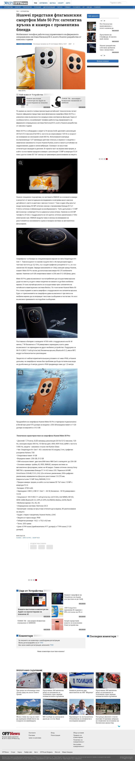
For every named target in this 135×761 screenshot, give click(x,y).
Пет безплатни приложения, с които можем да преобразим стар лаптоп (107, 28)
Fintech (59, 7)
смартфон (36, 538)
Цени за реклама (35, 738)
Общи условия (78, 733)
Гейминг (68, 7)
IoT (84, 7)
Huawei (18, 538)
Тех (35, 3)
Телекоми (37, 7)
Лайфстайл (28, 752)
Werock (57, 752)
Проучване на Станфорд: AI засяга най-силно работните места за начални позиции (108, 39)
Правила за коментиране (78, 736)
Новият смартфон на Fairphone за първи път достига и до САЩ (73, 597)
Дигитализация (49, 7)
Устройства (8, 7)
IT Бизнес (97, 7)
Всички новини (103, 61)
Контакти (32, 733)
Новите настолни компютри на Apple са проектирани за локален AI (37, 101)
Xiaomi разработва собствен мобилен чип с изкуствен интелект (107, 48)
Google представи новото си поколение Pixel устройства (73, 623)
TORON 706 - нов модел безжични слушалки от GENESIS (72, 100)
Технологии (27, 7)
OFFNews (5, 752)
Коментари (26, 635)
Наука (53, 3)
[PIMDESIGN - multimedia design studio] (125, 758)
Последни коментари (103, 636)
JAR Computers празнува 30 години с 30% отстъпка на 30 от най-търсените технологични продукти (73, 613)
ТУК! (52, 645)
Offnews (43, 3)
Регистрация (55, 735)
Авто (68, 3)
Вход (53, 733)
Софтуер (18, 7)
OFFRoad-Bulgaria (46, 752)
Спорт (60, 3)
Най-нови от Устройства (31, 94)
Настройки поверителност (78, 745)
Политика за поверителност (78, 741)
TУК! (41, 643)
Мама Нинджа (67, 752)
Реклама (32, 735)
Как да (89, 7)
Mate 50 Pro (27, 538)
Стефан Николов (24, 44)
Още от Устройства (31, 590)
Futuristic (76, 7)
